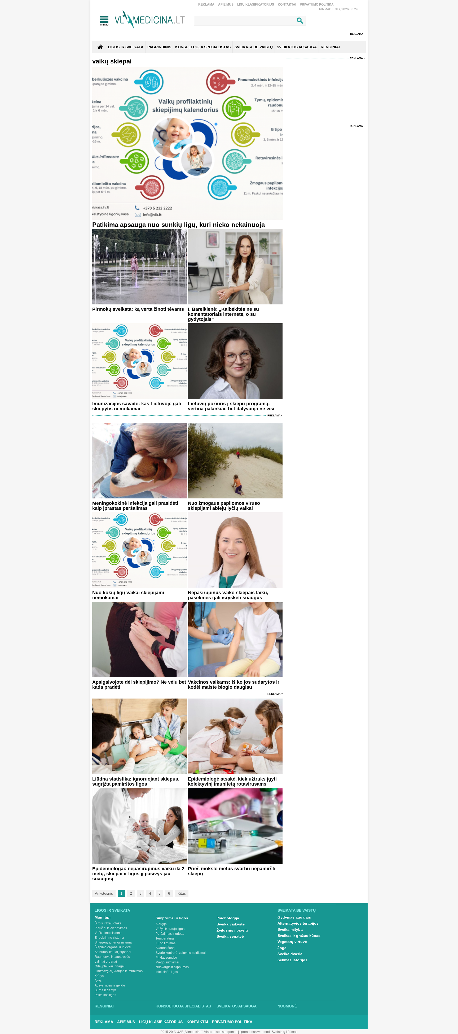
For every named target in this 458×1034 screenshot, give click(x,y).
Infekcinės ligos (167, 972)
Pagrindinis (159, 47)
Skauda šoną (165, 948)
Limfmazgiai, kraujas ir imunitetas (119, 971)
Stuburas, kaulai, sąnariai (113, 952)
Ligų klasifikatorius (255, 4)
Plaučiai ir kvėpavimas (111, 928)
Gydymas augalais (294, 917)
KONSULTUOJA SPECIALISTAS (203, 47)
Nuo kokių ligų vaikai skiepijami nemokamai (128, 595)
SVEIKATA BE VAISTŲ (254, 47)
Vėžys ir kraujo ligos (170, 929)
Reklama (206, 4)
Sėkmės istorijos (292, 960)
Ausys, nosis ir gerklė (110, 985)
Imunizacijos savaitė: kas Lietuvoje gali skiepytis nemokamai (136, 406)
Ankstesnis (104, 893)
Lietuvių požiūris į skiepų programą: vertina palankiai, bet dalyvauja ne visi (231, 406)
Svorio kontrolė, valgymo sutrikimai (181, 953)
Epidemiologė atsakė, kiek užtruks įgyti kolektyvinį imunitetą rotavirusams (232, 781)
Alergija (161, 924)
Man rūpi (103, 917)
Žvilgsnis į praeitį (232, 930)
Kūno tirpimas (165, 943)
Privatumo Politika (317, 4)
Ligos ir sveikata (125, 47)
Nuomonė (287, 1006)
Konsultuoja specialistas (183, 1006)
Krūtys (99, 976)
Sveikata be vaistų (297, 910)
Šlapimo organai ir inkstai (113, 947)
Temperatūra (165, 938)
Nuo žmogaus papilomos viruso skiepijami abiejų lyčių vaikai (224, 506)
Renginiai (104, 1006)
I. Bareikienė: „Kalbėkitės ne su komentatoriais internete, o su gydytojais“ (223, 314)
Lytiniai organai (106, 961)
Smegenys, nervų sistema (113, 942)
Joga (282, 948)
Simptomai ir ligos (172, 918)
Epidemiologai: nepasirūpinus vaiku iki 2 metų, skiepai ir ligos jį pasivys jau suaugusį (138, 873)
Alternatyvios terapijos (298, 923)
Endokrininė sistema (109, 938)
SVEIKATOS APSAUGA (297, 47)
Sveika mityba (290, 929)
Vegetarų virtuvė (292, 942)
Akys (98, 981)
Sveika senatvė (230, 936)
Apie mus (226, 4)
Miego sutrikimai (167, 962)
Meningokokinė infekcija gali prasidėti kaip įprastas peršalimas (135, 506)
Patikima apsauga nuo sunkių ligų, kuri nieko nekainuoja (178, 224)
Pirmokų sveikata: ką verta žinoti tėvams (138, 309)
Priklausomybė (166, 957)
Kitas (182, 893)
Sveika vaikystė (231, 924)
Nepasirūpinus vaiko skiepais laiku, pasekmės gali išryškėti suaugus (228, 595)
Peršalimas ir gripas (170, 934)
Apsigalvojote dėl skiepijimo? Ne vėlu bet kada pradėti (139, 684)
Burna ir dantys (105, 990)
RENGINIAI (330, 47)
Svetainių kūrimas (284, 1032)
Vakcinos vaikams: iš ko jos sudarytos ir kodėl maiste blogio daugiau (233, 684)
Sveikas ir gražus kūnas (299, 935)
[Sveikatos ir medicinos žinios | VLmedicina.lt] (150, 19)
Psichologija (228, 918)
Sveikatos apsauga (237, 1006)
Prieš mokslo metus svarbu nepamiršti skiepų (231, 871)
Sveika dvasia (290, 954)
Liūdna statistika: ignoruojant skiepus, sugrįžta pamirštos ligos (135, 781)
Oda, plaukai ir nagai (110, 966)
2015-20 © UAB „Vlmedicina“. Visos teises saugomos (199, 1032)
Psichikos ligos (105, 995)
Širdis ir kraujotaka (108, 923)
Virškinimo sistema (108, 933)
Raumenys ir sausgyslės (112, 957)
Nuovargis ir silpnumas (172, 967)
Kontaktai (287, 4)
